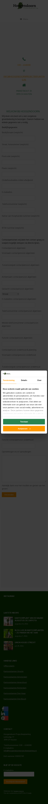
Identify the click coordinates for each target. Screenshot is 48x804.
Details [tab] (24, 380)
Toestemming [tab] (9, 380)
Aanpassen (22, 429)
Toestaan (24, 422)
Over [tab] (39, 380)
